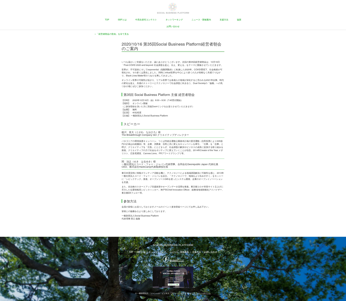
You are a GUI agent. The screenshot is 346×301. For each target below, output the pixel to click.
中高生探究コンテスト (146, 19)
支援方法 (224, 19)
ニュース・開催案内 (201, 19)
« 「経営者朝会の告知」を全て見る (112, 33)
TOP (107, 19)
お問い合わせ (173, 26)
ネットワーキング (174, 19)
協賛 (239, 19)
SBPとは (122, 19)
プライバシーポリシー (201, 293)
